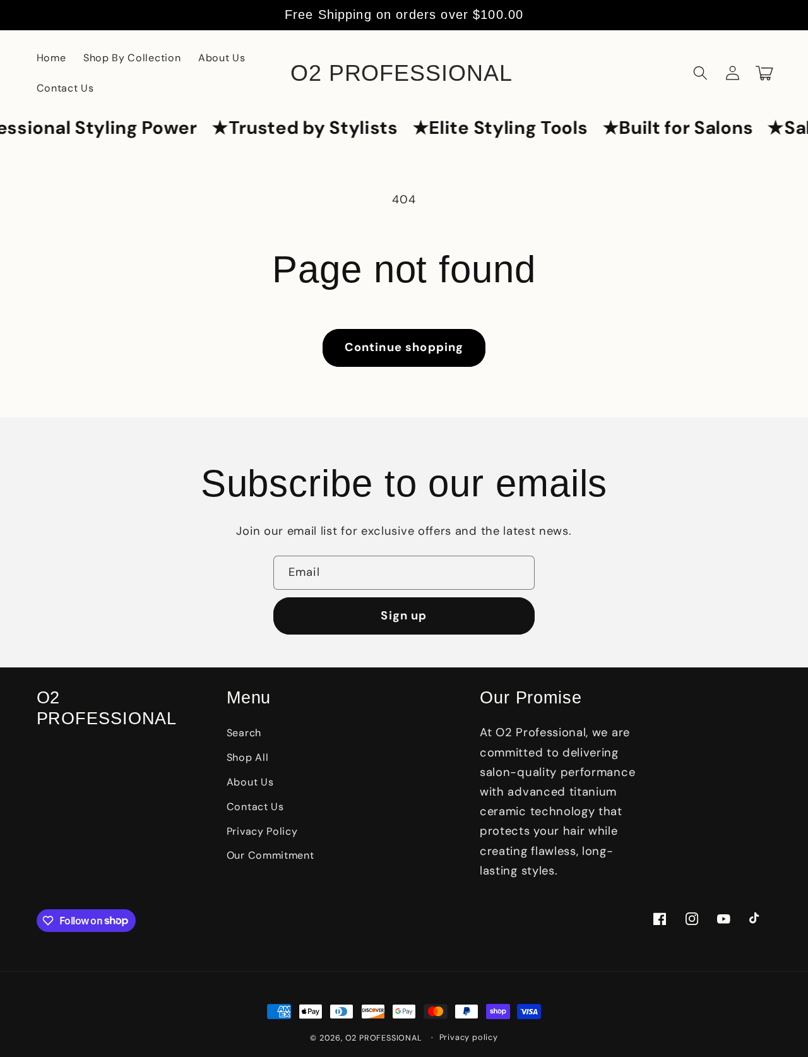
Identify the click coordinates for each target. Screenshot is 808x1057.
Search (244, 732)
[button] (701, 73)
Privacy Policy (262, 831)
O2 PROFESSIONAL (383, 1037)
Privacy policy (468, 1037)
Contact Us (255, 806)
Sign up (404, 615)
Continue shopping (404, 347)
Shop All (248, 757)
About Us (250, 782)
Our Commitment (270, 855)
